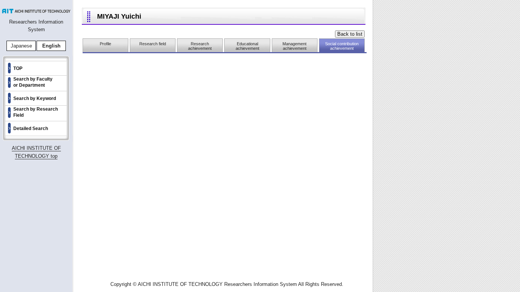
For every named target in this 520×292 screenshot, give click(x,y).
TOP (17, 68)
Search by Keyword (34, 98)
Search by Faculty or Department (33, 82)
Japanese (21, 46)
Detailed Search (30, 128)
